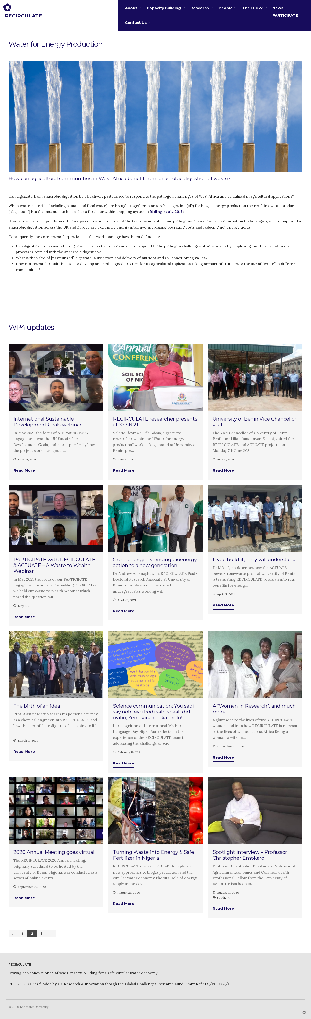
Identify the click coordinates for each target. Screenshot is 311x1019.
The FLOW (252, 8)
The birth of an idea (36, 706)
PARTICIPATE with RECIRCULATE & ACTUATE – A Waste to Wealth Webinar (54, 565)
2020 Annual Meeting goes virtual (53, 852)
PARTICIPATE (285, 15)
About (131, 8)
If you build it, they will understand (254, 559)
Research (199, 8)
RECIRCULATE (23, 16)
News (277, 8)
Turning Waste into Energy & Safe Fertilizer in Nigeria (153, 855)
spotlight (223, 897)
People (226, 8)
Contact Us (136, 22)
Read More (24, 470)
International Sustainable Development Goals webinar (47, 422)
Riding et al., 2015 (165, 211)
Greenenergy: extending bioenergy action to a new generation (155, 562)
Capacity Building (164, 8)
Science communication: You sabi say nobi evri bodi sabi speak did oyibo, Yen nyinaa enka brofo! (153, 712)
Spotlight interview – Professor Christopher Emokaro (250, 855)
